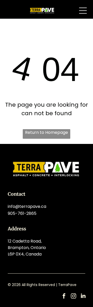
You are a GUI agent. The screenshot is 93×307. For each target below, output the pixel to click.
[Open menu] (83, 10)
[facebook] (64, 296)
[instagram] (73, 296)
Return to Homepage (46, 132)
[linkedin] (83, 296)
